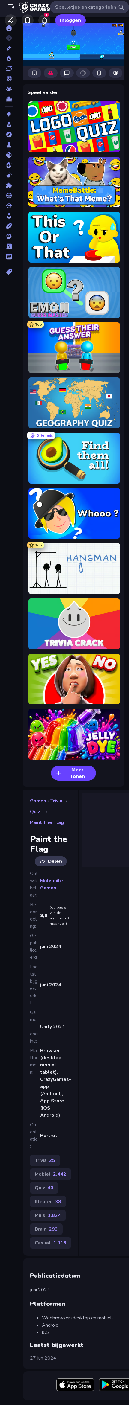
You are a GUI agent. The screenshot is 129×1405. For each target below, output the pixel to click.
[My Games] (28, 20)
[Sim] (9, 216)
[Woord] (9, 257)
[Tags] (9, 272)
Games (38, 801)
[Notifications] (44, 20)
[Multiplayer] (9, 89)
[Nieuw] (9, 48)
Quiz (35, 811)
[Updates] (9, 68)
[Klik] (9, 175)
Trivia (56, 801)
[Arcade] (9, 124)
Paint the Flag (47, 822)
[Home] (9, 28)
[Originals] (9, 79)
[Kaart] (9, 165)
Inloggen (70, 20)
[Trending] (9, 58)
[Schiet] (9, 206)
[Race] (9, 196)
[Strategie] (9, 236)
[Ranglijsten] (9, 99)
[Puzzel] (9, 185)
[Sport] (9, 226)
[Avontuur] (9, 134)
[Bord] (9, 145)
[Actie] (9, 114)
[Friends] (11, 20)
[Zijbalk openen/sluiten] (11, 7)
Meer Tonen (77, 773)
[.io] (9, 155)
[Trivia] (9, 246)
